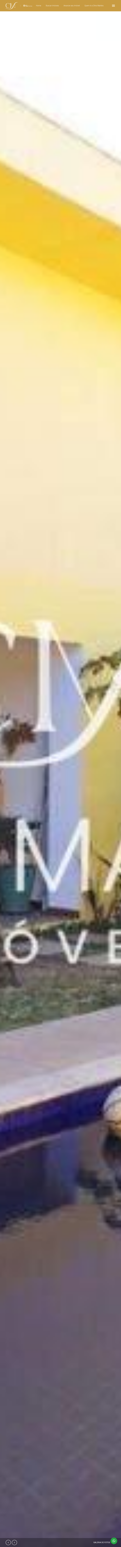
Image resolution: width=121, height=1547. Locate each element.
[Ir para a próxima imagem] (14, 1542)
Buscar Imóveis (52, 5)
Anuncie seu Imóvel (72, 5)
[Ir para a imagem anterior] (8, 1542)
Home (38, 5)
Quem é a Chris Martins (94, 5)
